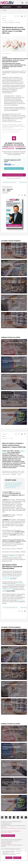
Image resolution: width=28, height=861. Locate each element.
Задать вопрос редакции (6, 832)
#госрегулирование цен (10, 605)
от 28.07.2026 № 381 (7, 587)
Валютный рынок (6, 338)
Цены (3, 18)
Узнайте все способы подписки (14, 175)
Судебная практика (6, 759)
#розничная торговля (9, 182)
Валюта (19, 6)
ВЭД (3, 407)
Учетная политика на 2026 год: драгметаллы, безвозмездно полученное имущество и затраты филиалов (13, 482)
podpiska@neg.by (16, 830)
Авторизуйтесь (18, 178)
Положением (12, 853)
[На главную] (7, 2)
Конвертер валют (6, 6)
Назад (4, 16)
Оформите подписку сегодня (14, 168)
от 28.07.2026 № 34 (13, 554)
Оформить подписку (8, 835)
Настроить (17, 857)
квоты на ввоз (21, 597)
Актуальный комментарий (8, 355)
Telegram (13, 471)
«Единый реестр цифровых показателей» (10, 575)
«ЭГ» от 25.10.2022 (11, 22)
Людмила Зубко (10, 190)
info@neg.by (9, 830)
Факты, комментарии (6, 390)
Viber (19, 471)
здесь (5, 826)
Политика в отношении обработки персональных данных (13, 828)
